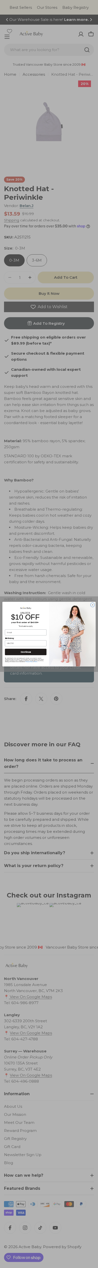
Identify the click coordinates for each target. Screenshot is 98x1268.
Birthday (9, 638)
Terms (35, 661)
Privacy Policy (29, 661)
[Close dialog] (92, 605)
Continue (26, 651)
